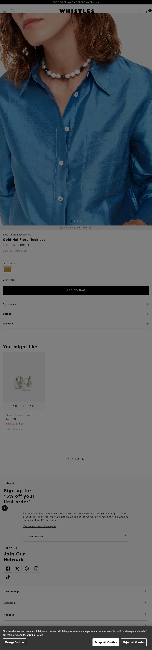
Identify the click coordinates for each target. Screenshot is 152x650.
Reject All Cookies (134, 642)
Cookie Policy (35, 634)
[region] (76, 638)
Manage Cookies (14, 642)
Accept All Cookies (106, 642)
